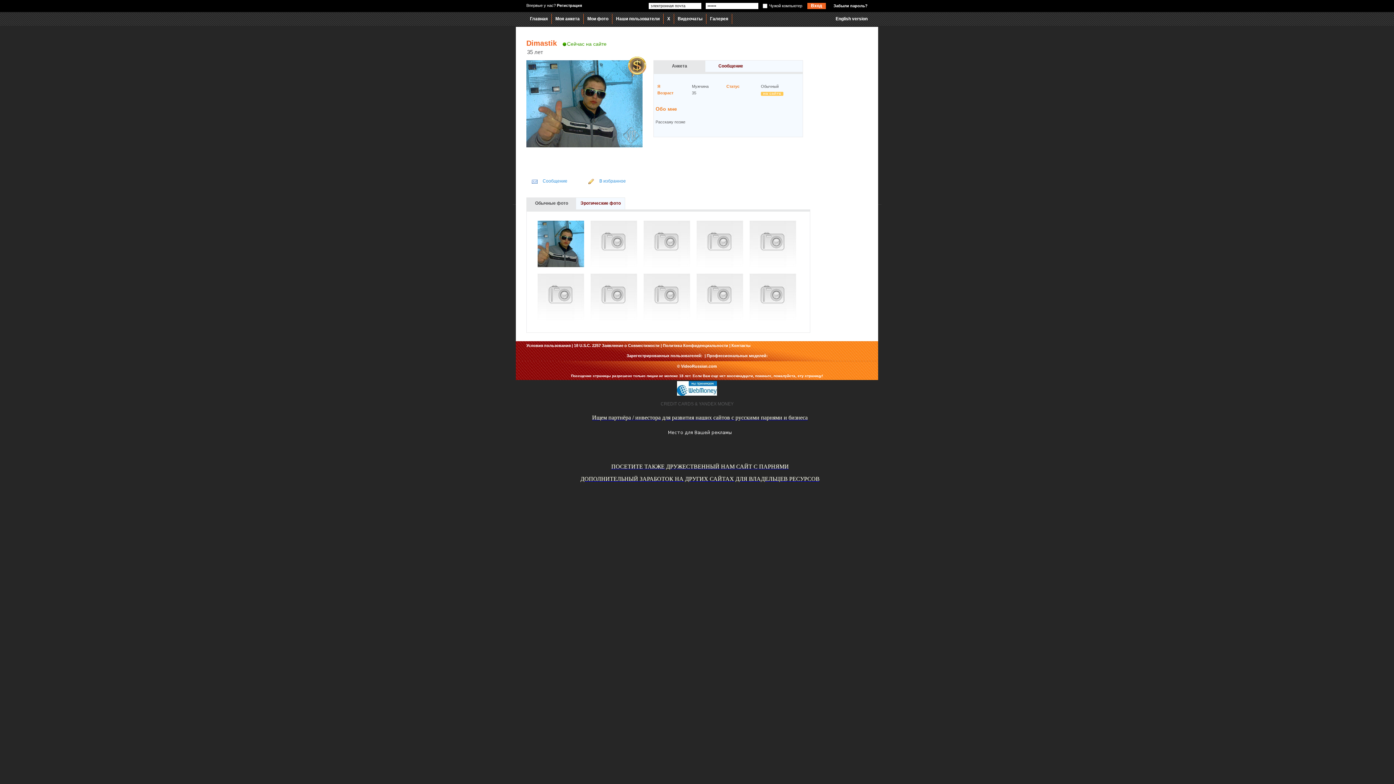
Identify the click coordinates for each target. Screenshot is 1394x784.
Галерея (719, 18)
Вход (816, 5)
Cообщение (555, 181)
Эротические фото (600, 203)
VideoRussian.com (699, 366)
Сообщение (730, 66)
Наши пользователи (638, 18)
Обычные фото (551, 203)
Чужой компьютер (785, 6)
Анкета (679, 66)
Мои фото (597, 18)
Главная (539, 18)
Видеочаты (690, 18)
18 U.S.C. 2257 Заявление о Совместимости (617, 345)
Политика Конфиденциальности (695, 345)
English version (852, 18)
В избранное (612, 181)
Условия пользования (548, 345)
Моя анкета (567, 18)
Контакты (740, 345)
